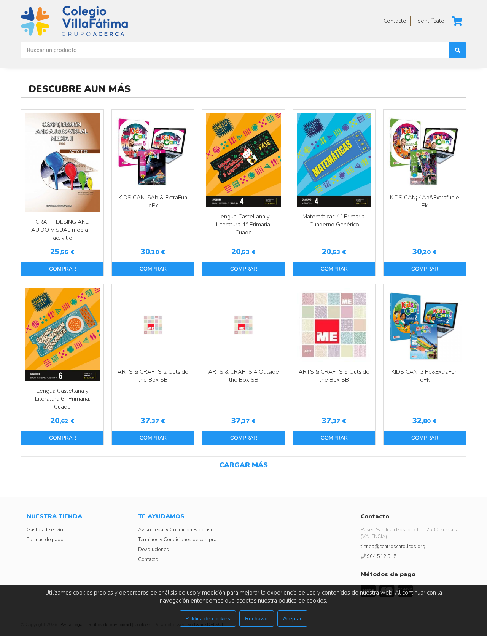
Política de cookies (207, 618)
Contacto (148, 559)
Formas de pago (45, 539)
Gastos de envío (45, 529)
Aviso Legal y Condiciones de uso (176, 529)
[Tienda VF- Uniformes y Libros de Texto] (74, 21)
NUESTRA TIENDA (54, 516)
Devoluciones (153, 549)
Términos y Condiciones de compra (177, 539)
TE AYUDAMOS (161, 516)
